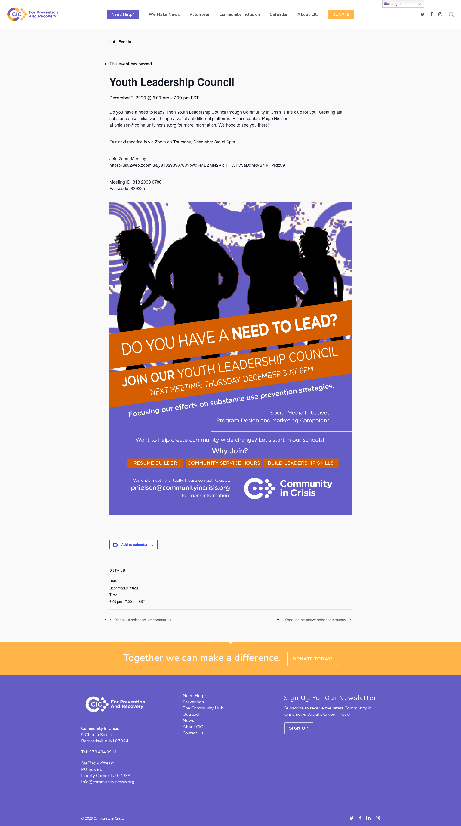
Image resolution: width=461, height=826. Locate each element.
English (397, 3)
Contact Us (193, 733)
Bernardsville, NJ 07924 (104, 741)
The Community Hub (203, 708)
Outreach (191, 714)
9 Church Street (96, 735)
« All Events (120, 41)
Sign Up (299, 728)
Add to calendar (134, 544)
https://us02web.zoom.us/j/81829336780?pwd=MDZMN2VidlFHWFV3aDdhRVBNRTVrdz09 (197, 165)
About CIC (193, 727)
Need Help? (194, 695)
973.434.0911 (103, 752)
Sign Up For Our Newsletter (330, 698)
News (188, 720)
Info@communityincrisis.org (107, 782)
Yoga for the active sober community (316, 620)
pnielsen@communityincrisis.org (145, 125)
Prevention (193, 702)
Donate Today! (313, 659)
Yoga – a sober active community (142, 620)
